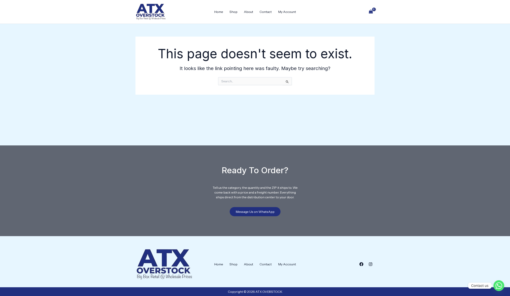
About (248, 12)
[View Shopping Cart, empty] (371, 12)
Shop (233, 12)
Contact (266, 12)
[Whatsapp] (498, 285)
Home (218, 12)
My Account (287, 12)
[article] (255, 192)
